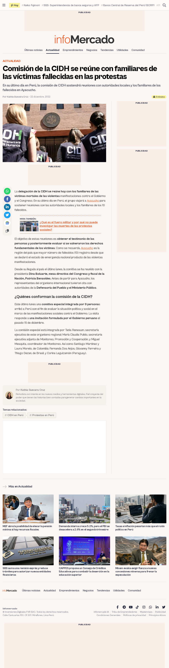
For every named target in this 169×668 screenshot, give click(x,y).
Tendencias (107, 50)
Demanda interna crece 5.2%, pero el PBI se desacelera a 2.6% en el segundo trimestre (84, 528)
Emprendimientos (73, 50)
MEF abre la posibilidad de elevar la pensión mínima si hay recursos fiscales (27, 528)
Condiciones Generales (108, 615)
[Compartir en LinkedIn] (7, 207)
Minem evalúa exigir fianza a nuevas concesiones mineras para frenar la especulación (136, 571)
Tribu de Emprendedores (124, 612)
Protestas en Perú (43, 415)
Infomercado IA (101, 612)
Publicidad (160, 612)
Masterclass (146, 612)
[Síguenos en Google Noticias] (7, 223)
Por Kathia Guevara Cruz (15, 96)
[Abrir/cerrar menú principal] (4, 5)
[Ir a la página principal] (84, 39)
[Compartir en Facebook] (7, 199)
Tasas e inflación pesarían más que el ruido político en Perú (140, 528)
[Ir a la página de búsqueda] (164, 5)
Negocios (91, 50)
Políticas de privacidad (134, 615)
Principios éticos (157, 615)
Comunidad (138, 50)
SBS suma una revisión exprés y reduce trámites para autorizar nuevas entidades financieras (27, 571)
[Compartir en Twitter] (7, 215)
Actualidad (52, 50)
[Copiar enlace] (7, 231)
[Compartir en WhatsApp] (7, 191)
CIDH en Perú (15, 415)
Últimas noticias (33, 50)
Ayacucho (93, 200)
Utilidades (122, 50)
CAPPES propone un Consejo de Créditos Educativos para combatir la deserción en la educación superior (84, 571)
